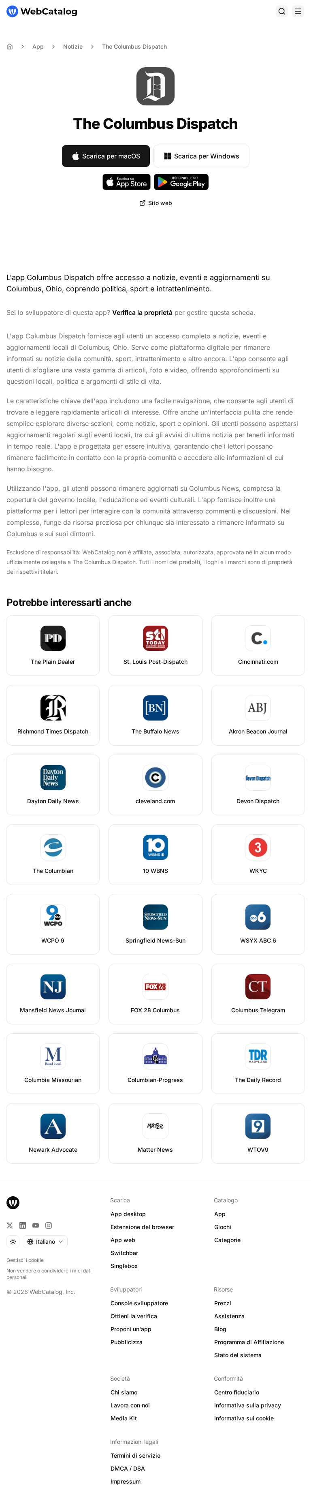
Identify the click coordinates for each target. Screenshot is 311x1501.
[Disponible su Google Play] (181, 182)
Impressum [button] (126, 1481)
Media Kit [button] (124, 1418)
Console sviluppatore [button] (139, 1303)
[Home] (9, 46)
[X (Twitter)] (9, 1225)
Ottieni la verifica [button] (134, 1316)
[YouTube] (35, 1225)
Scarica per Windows (206, 156)
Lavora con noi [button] (130, 1405)
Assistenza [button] (229, 1316)
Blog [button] (220, 1329)
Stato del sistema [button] (238, 1354)
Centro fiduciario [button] (236, 1392)
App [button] (220, 1213)
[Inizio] (41, 11)
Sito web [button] (160, 202)
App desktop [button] (128, 1213)
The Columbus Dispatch (134, 46)
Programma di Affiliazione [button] (249, 1341)
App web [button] (123, 1239)
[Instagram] (48, 1225)
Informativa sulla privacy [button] (247, 1405)
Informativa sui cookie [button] (244, 1418)
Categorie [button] (227, 1239)
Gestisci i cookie (25, 1260)
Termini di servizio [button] (135, 1455)
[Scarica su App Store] (126, 182)
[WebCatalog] (12, 1202)
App (38, 46)
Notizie (73, 46)
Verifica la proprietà (142, 312)
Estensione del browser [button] (142, 1226)
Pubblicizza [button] (127, 1341)
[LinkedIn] (22, 1225)
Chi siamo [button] (124, 1392)
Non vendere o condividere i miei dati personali (49, 1274)
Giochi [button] (222, 1226)
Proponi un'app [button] (131, 1329)
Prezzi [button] (222, 1303)
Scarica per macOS (111, 156)
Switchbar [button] (124, 1252)
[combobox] (45, 1241)
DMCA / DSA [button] (128, 1468)
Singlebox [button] (124, 1265)
